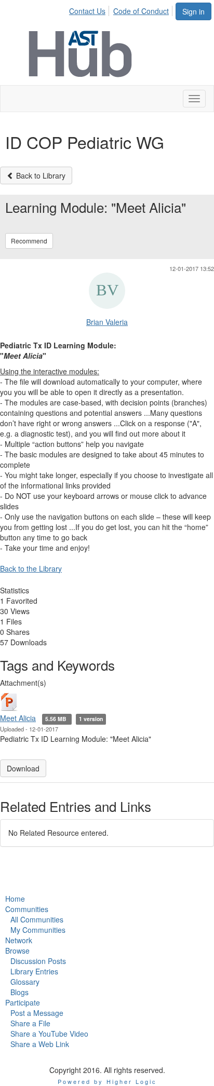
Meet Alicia (18, 718)
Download (23, 768)
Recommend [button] (29, 240)
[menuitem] (90, 9)
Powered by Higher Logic (107, 1081)
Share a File (30, 1023)
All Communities (36, 919)
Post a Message (36, 1013)
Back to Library (39, 175)
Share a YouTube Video (49, 1033)
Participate (22, 1002)
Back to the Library (31, 568)
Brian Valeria (107, 322)
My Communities (37, 930)
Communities (26, 909)
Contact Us (87, 11)
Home (15, 898)
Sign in (193, 11)
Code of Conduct (141, 11)
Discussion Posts (38, 961)
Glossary (24, 981)
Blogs (19, 992)
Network (18, 940)
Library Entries (34, 971)
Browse (17, 950)
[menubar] (122, 9)
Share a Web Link (39, 1044)
